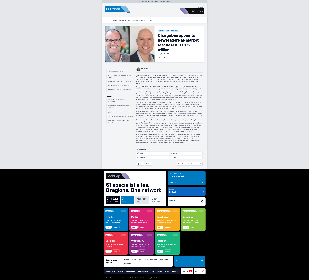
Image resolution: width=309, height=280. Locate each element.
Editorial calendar (130, 271)
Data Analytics (122, 20)
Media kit (116, 227)
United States (127, 263)
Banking (115, 20)
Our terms (175, 271)
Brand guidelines (110, 271)
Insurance (149, 20)
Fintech (143, 20)
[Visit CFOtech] (112, 211)
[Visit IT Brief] (112, 235)
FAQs (152, 271)
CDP (167, 30)
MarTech (161, 30)
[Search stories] (202, 261)
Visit (107, 227)
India (140, 259)
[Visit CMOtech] (138, 211)
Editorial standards (143, 271)
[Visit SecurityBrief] (138, 235)
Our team (166, 271)
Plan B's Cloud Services (133, 278)
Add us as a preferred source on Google (190, 164)
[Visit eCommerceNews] (190, 211)
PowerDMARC (154, 278)
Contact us (120, 271)
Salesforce (174, 30)
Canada (134, 259)
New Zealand (153, 259)
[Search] (202, 20)
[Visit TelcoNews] (164, 235)
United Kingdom (164, 259)
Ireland (146, 259)
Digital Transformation (134, 20)
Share (141, 164)
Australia (126, 259)
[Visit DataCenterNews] (164, 211)
